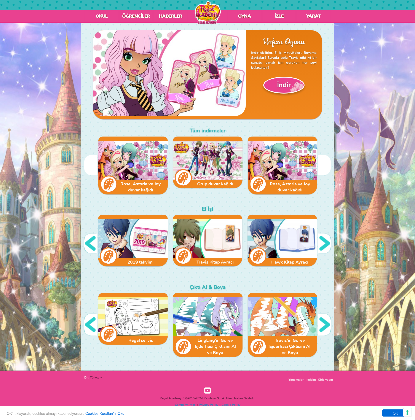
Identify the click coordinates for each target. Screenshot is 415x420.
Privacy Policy (208, 405)
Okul (102, 16)
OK (395, 413)
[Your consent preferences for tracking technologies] (407, 412)
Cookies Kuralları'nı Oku (104, 413)
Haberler (170, 16)
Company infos (185, 405)
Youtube (207, 390)
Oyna (244, 16)
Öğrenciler (136, 16)
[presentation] (90, 165)
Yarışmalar (296, 380)
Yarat (313, 16)
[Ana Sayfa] (207, 12)
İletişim (311, 380)
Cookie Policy (231, 405)
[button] (96, 377)
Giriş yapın (325, 380)
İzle (279, 16)
